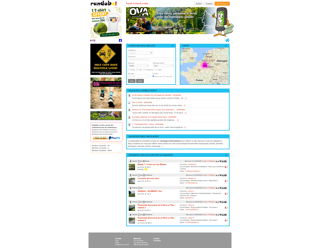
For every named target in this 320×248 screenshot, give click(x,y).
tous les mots (158, 76)
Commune (131, 56)
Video (159, 69)
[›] (185, 98)
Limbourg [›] (192, 164)
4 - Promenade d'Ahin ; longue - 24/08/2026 (147, 124)
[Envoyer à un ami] (225, 161)
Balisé (133, 69)
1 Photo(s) (211, 161)
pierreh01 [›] (189, 198)
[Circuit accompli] (218, 161)
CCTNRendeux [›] (191, 183)
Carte (185, 45)
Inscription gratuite (140, 242)
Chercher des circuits (142, 45)
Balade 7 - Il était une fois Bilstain (152, 164)
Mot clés (131, 73)
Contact (199, 3)
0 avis (204, 161)
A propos (209, 3)
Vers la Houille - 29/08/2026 (142, 102)
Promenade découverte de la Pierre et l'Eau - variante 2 (156, 219)
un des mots (168, 76)
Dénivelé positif (158, 63)
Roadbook (149, 69)
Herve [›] (191, 191)
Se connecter (222, 3)
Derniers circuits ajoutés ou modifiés (151, 155)
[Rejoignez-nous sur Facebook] (120, 40)
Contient (155, 73)
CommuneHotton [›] (192, 209)
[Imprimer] (223, 161)
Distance (131, 63)
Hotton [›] (191, 205)
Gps (140, 69)
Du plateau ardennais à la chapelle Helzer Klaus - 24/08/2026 (154, 117)
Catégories (132, 51)
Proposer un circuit (122, 244)
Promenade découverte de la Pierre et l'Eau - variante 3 (156, 206)
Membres (137, 238)
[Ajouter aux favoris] (216, 161)
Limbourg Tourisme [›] (192, 171)
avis (205, 175)
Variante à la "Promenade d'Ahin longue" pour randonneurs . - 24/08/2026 (158, 109)
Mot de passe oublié (141, 244)
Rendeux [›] (192, 178)
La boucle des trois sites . (149, 178)
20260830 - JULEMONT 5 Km (150, 191)
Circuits (118, 238)
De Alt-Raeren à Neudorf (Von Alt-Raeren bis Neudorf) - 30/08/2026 (156, 95)
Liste (117, 240)
